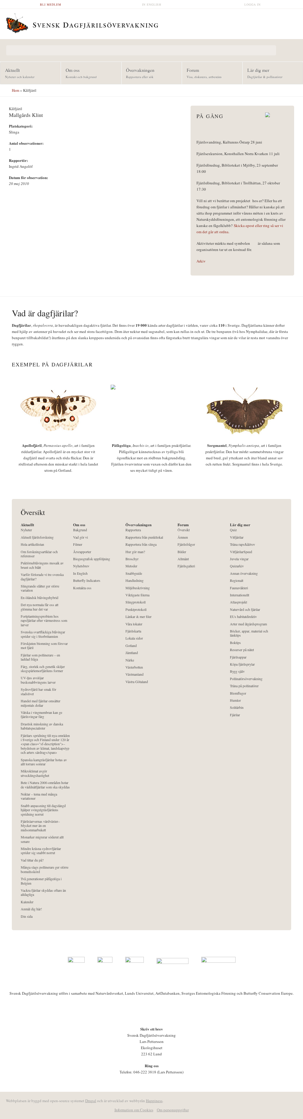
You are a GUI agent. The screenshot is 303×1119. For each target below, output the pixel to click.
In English (151, 4)
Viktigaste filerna (137, 595)
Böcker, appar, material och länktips (249, 633)
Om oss (79, 73)
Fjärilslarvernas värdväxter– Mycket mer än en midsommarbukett (40, 825)
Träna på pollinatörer (244, 686)
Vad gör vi (80, 537)
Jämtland (131, 653)
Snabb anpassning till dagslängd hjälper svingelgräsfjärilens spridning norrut (43, 810)
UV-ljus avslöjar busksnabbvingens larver (38, 680)
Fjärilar (235, 715)
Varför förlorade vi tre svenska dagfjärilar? (42, 576)
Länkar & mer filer (138, 616)
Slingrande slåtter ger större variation (40, 588)
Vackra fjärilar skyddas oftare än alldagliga (43, 892)
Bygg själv (237, 671)
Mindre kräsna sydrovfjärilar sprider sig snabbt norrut (41, 850)
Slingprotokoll (135, 602)
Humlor (235, 700)
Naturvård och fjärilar (245, 609)
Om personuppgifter (173, 1109)
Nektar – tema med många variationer (39, 796)
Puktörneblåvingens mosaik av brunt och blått (42, 565)
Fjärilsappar (238, 657)
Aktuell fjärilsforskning (37, 537)
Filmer (77, 544)
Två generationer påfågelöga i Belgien (41, 881)
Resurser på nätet (242, 650)
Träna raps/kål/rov (242, 544)
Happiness (154, 1100)
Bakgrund (80, 530)
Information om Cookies (134, 1109)
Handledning (134, 580)
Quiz (233, 530)
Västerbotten (134, 667)
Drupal (90, 1100)
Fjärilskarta (133, 631)
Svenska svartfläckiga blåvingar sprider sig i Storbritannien (43, 634)
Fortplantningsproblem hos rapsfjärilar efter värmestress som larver (44, 620)
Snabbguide (133, 573)
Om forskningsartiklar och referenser (39, 554)
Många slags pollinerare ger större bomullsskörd (44, 869)
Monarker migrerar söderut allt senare (42, 839)
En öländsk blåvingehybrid (39, 597)
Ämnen (183, 537)
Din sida (27, 916)
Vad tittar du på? (32, 860)
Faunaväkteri (239, 588)
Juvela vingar (239, 559)
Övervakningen (138, 73)
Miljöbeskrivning (137, 588)
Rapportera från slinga (141, 544)
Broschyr (131, 559)
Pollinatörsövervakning (246, 679)
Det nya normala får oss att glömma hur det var (39, 607)
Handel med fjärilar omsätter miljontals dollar (40, 703)
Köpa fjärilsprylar (242, 664)
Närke (129, 660)
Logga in (252, 4)
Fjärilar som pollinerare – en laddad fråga (40, 657)
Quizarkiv (237, 566)
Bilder (182, 552)
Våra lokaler (133, 624)
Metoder (131, 566)
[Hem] (151, 22)
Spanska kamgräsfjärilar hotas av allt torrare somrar (44, 762)
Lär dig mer (263, 73)
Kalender (27, 902)
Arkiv (201, 261)
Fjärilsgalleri (186, 566)
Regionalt (236, 580)
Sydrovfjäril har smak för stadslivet (38, 691)
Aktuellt (17, 73)
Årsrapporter (82, 552)
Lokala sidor (134, 638)
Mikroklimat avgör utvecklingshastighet (35, 773)
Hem (15, 90)
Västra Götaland (136, 682)
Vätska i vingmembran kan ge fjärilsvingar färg (41, 714)
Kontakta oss (82, 588)
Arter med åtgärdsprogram (248, 624)
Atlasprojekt (238, 602)
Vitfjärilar (237, 537)
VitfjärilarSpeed (241, 552)
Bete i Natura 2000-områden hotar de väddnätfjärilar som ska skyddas (45, 784)
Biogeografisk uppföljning (91, 559)
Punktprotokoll (135, 609)
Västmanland (134, 674)
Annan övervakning (244, 573)
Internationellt (239, 595)
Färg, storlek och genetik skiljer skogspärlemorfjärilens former (43, 668)
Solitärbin (237, 707)
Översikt (184, 530)
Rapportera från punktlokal (144, 537)
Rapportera (133, 530)
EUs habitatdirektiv (243, 616)
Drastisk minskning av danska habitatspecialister (42, 726)
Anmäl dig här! (31, 909)
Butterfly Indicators (86, 580)
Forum (202, 73)
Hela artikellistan (32, 544)
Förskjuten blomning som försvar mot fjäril (44, 645)
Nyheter (26, 530)
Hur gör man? (135, 552)
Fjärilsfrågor (186, 544)
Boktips (235, 642)
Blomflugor (238, 693)
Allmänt (183, 559)
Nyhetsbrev (81, 566)
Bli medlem (50, 4)
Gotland (131, 645)
